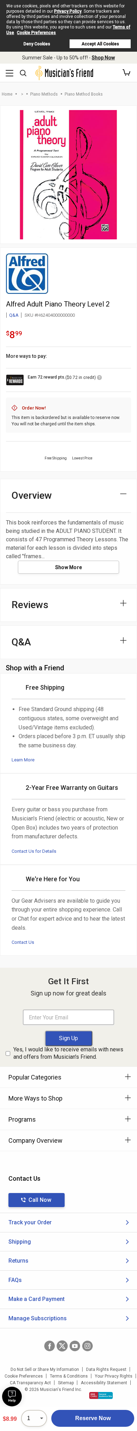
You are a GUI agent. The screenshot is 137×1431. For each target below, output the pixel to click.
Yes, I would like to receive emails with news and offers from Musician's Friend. (68, 1053)
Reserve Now (93, 1418)
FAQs (15, 1280)
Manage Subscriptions (37, 1318)
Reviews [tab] (30, 605)
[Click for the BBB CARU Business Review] (101, 1395)
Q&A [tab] (21, 642)
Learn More (23, 759)
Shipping (19, 1241)
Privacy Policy (67, 11)
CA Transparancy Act (30, 1382)
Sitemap (66, 1382)
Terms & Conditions (69, 1376)
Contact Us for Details (34, 851)
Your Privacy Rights (113, 1376)
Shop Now (103, 57)
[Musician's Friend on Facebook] (49, 1346)
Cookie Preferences (36, 32)
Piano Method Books (84, 94)
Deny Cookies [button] (37, 43)
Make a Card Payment (36, 1299)
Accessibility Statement (104, 1382)
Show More (68, 567)
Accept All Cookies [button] (100, 43)
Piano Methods (44, 94)
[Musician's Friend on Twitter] (62, 1346)
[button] (126, 73)
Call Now (39, 1200)
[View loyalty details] (99, 378)
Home (7, 94)
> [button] (22, 94)
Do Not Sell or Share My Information (45, 1369)
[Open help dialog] (12, 1396)
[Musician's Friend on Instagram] (87, 1346)
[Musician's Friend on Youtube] (74, 1346)
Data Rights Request (106, 1369)
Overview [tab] (32, 495)
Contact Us (23, 942)
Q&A (14, 315)
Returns (18, 1260)
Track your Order (30, 1222)
